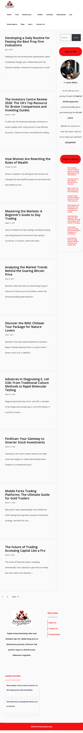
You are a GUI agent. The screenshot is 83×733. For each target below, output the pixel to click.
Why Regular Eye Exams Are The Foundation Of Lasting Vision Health (73, 208)
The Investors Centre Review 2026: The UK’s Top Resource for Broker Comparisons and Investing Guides (26, 104)
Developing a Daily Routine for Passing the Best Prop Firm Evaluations (27, 41)
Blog (22, 24)
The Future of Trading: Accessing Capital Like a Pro (25, 549)
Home (9, 15)
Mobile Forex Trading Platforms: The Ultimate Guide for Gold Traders (27, 494)
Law (70, 15)
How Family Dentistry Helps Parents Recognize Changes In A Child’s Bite (74, 230)
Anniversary (26, 15)
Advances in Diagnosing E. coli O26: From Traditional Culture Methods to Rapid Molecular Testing (27, 384)
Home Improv (12, 24)
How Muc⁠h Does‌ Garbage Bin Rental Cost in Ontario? (73, 181)
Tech (17, 15)
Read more (11, 81)
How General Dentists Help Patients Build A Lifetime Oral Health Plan (73, 241)
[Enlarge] (78, 62)
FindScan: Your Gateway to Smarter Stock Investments (25, 440)
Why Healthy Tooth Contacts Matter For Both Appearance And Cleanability (73, 171)
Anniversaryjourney (43, 726)
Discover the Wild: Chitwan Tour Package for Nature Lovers (24, 326)
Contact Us (40, 24)
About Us (52, 623)
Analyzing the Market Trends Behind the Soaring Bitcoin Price (26, 270)
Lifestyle (49, 15)
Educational (61, 15)
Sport (30, 24)
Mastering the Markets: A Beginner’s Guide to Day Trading (23, 215)
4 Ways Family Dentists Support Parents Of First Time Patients (74, 198)
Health (40, 15)
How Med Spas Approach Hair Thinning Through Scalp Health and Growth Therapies (74, 219)
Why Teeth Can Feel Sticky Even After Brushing (73, 190)
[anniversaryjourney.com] (9, 5)
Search (76, 37)
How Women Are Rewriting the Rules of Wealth (28, 161)
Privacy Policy (54, 634)
